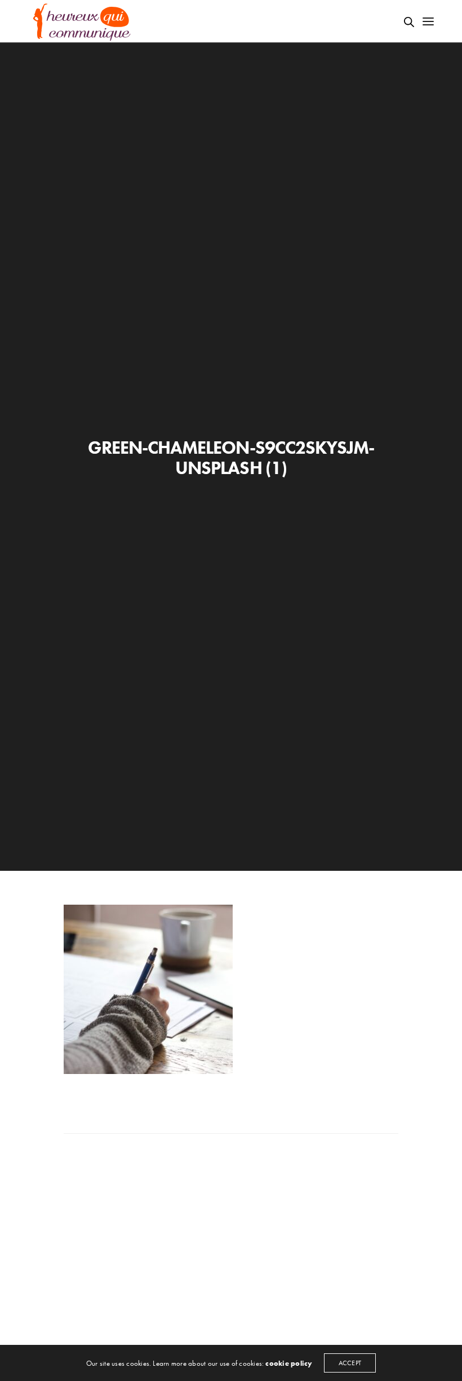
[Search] (409, 22)
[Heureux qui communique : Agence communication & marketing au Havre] (82, 21)
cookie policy (288, 1363)
